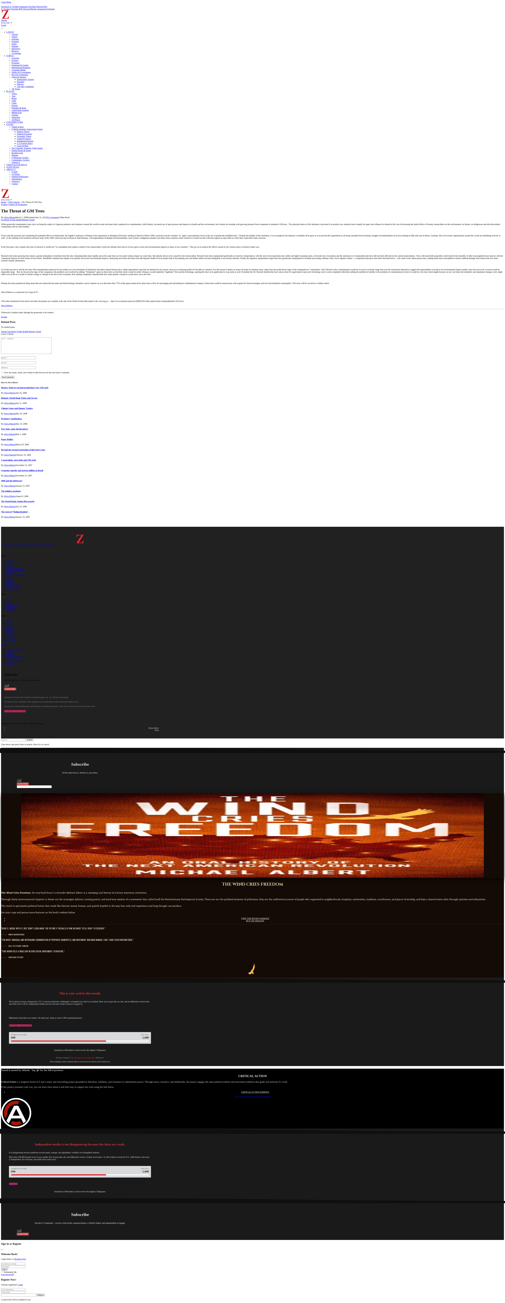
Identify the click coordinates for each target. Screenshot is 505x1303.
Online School (18, 127)
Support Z (16, 181)
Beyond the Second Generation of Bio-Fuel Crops (23, 450)
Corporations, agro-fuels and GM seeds (18, 460)
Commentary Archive (20, 160)
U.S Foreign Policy (25, 143)
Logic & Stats (22, 146)
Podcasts (15, 39)
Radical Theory (23, 131)
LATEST (10, 32)
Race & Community (20, 75)
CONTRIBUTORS (14, 122)
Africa (14, 94)
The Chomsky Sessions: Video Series (27, 148)
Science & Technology (18, 204)
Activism (15, 58)
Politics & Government (21, 72)
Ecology (15, 60)
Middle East (17, 113)
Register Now (20, 1259)
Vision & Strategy (19, 77)
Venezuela (16, 117)
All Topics (16, 89)
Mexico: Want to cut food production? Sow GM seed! (24, 388)
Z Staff (14, 172)
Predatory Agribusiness (11, 419)
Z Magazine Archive (20, 158)
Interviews (16, 49)
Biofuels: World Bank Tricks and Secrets (19, 398)
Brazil (14, 98)
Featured (15, 41)
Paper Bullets (7, 439)
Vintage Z (16, 162)
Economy (16, 63)
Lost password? (7, 1274)
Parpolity (20, 82)
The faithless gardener (11, 491)
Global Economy (24, 139)
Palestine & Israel (19, 108)
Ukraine (15, 115)
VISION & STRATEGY (16, 165)
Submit (29, 740)
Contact (15, 184)
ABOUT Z (11, 169)
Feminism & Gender (20, 65)
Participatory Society (25, 79)
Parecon (20, 84)
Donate (4, 20)
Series (14, 44)
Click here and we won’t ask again (83, 1058)
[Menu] (2, 28)
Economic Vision (24, 136)
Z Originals (16, 53)
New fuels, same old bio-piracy (14, 429)
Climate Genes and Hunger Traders (17, 408)
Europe (15, 105)
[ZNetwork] (5, 18)
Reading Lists (17, 153)
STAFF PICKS (12, 167)
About (3, 645)
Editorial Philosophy (20, 176)
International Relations (21, 67)
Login (20, 1285)
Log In (4, 1269)
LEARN (10, 124)
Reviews (15, 51)
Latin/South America (20, 110)
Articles (15, 34)
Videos (14, 37)
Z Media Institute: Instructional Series (27, 129)
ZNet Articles (13, 202)
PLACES (10, 91)
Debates (15, 46)
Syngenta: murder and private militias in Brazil (22, 470)
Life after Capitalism (25, 86)
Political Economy (24, 134)
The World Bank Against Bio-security (18, 501)
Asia (13, 96)
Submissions (17, 179)
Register (40, 1295)
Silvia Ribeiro (10, 217)
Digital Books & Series (21, 150)
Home (3, 202)
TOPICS (10, 56)
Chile (14, 101)
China (14, 103)
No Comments (53, 217)
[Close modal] (2, 1249)
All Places (16, 120)
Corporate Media (19, 70)
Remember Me (10, 1272)
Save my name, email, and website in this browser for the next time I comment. (37, 372)
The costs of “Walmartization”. (15, 512)
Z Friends (16, 174)
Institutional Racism (25, 141)
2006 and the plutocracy (11, 481)
